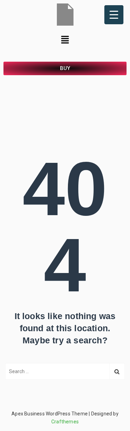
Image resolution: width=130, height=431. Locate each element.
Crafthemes (65, 421)
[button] (65, 40)
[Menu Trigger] (113, 14)
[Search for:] (65, 371)
